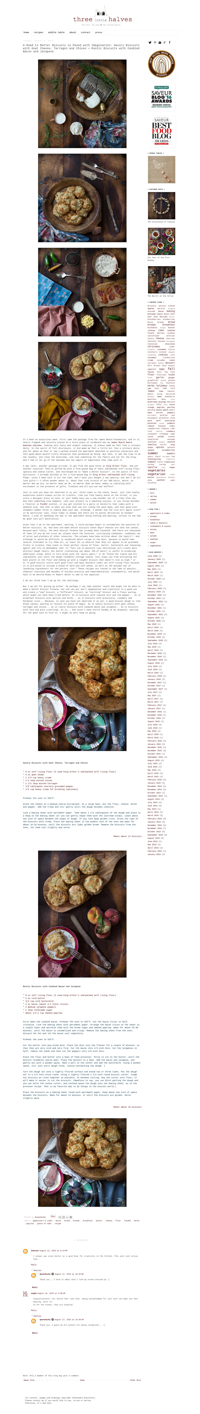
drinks (158, 366)
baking (171, 311)
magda (34, 1293)
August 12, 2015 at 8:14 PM (53, 1251)
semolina (154, 445)
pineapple (153, 418)
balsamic (152, 314)
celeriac (170, 336)
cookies (164, 355)
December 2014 (155, 786)
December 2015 (155, 747)
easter (171, 366)
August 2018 (154, 663)
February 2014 (155, 819)
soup (172, 445)
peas (152, 413)
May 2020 (152, 624)
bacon (59, 1221)
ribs (172, 429)
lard (172, 388)
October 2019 (154, 637)
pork (152, 421)
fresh (152, 378)
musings (163, 402)
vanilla (155, 467)
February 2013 (155, 851)
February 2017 (155, 705)
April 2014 (153, 812)
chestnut (153, 341)
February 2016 (155, 741)
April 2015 (153, 773)
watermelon (162, 477)
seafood (171, 442)
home (26, 32)
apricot (162, 309)
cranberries (169, 358)
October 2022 (154, 598)
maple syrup (157, 394)
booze (152, 322)
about (72, 32)
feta (160, 372)
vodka (172, 474)
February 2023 (155, 588)
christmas (158, 346)
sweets (171, 453)
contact (85, 32)
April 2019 (153, 650)
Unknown (35, 1251)
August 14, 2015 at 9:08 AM (51, 1293)
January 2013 (154, 854)
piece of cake (44, 1224)
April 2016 (153, 734)
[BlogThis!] (63, 1217)
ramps (172, 426)
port (160, 421)
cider (172, 347)
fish (172, 372)
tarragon (167, 456)
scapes (163, 442)
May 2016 (152, 731)
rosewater (154, 434)
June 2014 (152, 806)
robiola (161, 431)
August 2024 (154, 566)
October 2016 (154, 718)
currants (153, 363)
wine (152, 480)
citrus (171, 350)
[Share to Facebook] (71, 1217)
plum (172, 418)
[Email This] (60, 1217)
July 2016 (152, 725)
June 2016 (152, 728)
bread (67, 1221)
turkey (153, 465)
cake (162, 330)
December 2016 (155, 712)
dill (151, 366)
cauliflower (157, 336)
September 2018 (155, 660)
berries (164, 317)
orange (152, 407)
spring (153, 496)
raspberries (154, 429)
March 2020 (153, 631)
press (98, 32)
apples (152, 308)
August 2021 (154, 618)
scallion (153, 442)
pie (173, 415)
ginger (171, 378)
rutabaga (165, 434)
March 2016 (153, 738)
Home (82, 1380)
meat (161, 396)
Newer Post (29, 1380)
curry (161, 363)
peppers (171, 413)
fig (167, 372)
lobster (171, 391)
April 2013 (153, 848)
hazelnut (170, 383)
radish (153, 426)
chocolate (170, 344)
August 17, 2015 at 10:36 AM (69, 1320)
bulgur (164, 328)
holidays (162, 385)
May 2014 (152, 809)
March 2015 (153, 777)
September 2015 (155, 757)
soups (152, 447)
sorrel (165, 445)
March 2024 (153, 575)
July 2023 (152, 582)
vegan (172, 467)
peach (166, 410)
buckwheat (154, 328)
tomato (152, 462)
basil (160, 314)
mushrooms (153, 402)
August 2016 (154, 721)
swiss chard (155, 457)
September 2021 (155, 614)
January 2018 (154, 679)
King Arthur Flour (116, 466)
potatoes (153, 423)
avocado (153, 311)
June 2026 (152, 556)
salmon (171, 437)
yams (172, 480)
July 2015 (152, 763)
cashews (171, 333)
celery (152, 339)
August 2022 (154, 605)
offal (160, 405)
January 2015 (154, 783)
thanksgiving (157, 459)
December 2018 (155, 653)
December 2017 (155, 683)
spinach (171, 447)
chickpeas (170, 341)
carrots (162, 333)
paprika (30, 1224)
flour (119, 1221)
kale (159, 388)
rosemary (170, 431)
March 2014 (153, 815)
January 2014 (154, 822)
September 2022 (155, 601)
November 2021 (155, 608)
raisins (163, 426)
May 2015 (152, 770)
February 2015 (155, 780)
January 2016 (154, 744)
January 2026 (154, 559)
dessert (170, 363)
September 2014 (155, 796)
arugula (171, 308)
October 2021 (154, 611)
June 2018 (152, 669)
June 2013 (152, 841)
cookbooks (153, 355)
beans (167, 314)
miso (173, 399)
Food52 (43, 504)
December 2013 (155, 825)
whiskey (171, 477)
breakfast (88, 1221)
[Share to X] (67, 1217)
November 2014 (155, 789)
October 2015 (154, 754)
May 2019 (152, 647)
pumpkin (171, 423)
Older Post (135, 1380)
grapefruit (154, 380)
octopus (152, 405)
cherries (170, 339)
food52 (128, 1221)
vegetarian (159, 474)
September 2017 (155, 689)
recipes (38, 32)
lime (163, 391)
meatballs (170, 397)
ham (163, 383)
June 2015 (152, 767)
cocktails (153, 352)
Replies (37, 1270)
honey (172, 386)
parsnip (152, 410)
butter (100, 1221)
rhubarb (165, 429)
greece (171, 380)
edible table (56, 32)
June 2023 (152, 585)
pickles (166, 415)
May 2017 (152, 695)
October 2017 (154, 686)
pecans (161, 413)
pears (172, 410)
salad (152, 437)
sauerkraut (157, 439)
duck (165, 366)
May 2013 (152, 844)
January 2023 (154, 592)
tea (173, 457)
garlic (162, 377)
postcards (170, 421)
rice (152, 431)
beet (157, 317)
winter (163, 480)
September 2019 (155, 640)
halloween (154, 383)
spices (161, 447)
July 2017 (152, 692)
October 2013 (154, 832)
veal (166, 467)
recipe (58, 1224)
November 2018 (155, 657)
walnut (152, 477)
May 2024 (152, 569)
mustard (171, 402)
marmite (152, 397)
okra (166, 405)
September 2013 (155, 835)
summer (157, 453)
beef (172, 314)
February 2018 (155, 676)
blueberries (169, 319)
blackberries (155, 319)
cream (152, 360)
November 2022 (155, 595)
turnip (165, 465)
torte (160, 462)
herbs (136, 1221)
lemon (153, 391)
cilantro (152, 349)
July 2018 (152, 666)
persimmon (154, 415)
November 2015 (155, 751)
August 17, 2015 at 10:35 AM (69, 1274)
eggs (163, 369)
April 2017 (153, 699)
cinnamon (162, 349)
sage (172, 434)
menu (166, 399)
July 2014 (152, 802)
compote (171, 352)
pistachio (164, 418)
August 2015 (154, 760)
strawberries (168, 450)
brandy (162, 322)
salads (162, 437)
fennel (152, 372)
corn (172, 355)
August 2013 (154, 838)
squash (155, 450)
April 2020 (153, 627)
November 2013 (155, 828)
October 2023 (154, 579)
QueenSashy (45, 1274)
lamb (166, 388)
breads (77, 1221)
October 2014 (154, 793)
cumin (172, 360)
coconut (163, 352)
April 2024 (153, 572)
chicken (162, 341)
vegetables (156, 470)
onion (172, 404)
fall (171, 369)
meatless (154, 399)
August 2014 (154, 799)
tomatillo (170, 459)
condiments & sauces (160, 526)
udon (173, 464)
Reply (34, 1265)
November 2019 (155, 634)
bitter (172, 317)
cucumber (163, 360)
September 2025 (155, 563)
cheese (109, 1221)
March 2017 (153, 702)
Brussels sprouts (158, 306)
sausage (171, 439)
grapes (164, 380)
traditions (169, 462)
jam (151, 388)
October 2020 (154, 621)
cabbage (153, 331)
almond (171, 306)
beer (151, 317)
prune (163, 423)
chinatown (156, 344)
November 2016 (155, 715)
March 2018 (153, 673)
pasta (159, 410)
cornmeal (155, 357)
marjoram (170, 394)
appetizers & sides (43, 1221)
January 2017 (154, 708)
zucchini (152, 483)
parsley (171, 407)
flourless (162, 375)
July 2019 (152, 644)
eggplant (153, 369)
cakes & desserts (158, 523)
